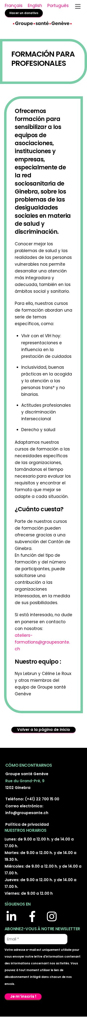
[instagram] (54, 917)
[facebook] (34, 917)
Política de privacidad (27, 824)
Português (58, 5)
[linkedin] (13, 917)
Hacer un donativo (23, 13)
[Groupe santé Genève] (42, 26)
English (35, 5)
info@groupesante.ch (26, 812)
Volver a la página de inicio (43, 729)
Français (13, 5)
